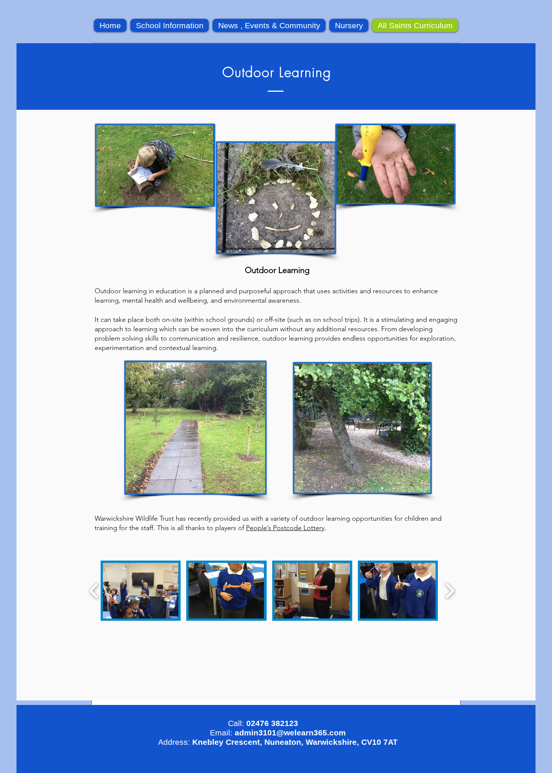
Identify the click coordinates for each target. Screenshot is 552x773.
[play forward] (449, 591)
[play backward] (94, 591)
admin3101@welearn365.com (290, 732)
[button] (141, 591)
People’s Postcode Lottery (285, 528)
